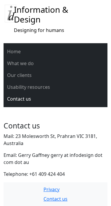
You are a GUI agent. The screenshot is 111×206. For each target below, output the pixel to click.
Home (14, 51)
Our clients (19, 75)
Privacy (51, 189)
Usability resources (28, 87)
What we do (20, 63)
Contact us (19, 99)
